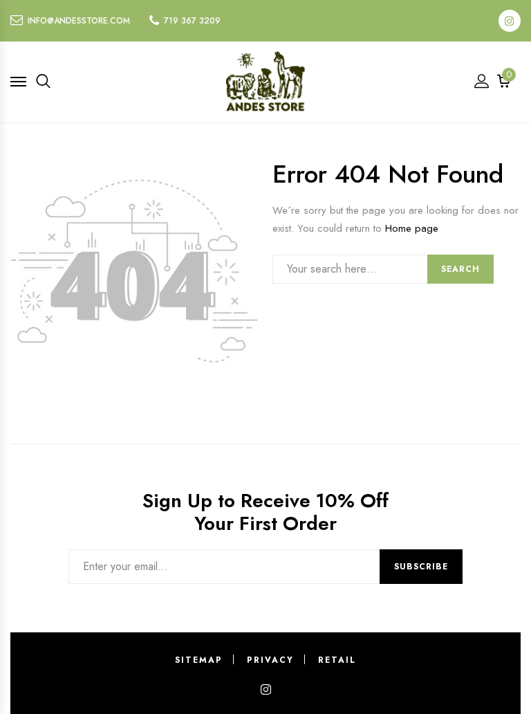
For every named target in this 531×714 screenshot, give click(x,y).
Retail (337, 660)
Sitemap (199, 660)
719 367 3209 (192, 21)
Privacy (270, 660)
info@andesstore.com (79, 21)
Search (460, 269)
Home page (411, 228)
